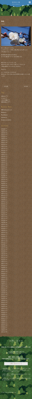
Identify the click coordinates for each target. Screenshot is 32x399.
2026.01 (3, 142)
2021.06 (3, 249)
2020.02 (3, 281)
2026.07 (3, 130)
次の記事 (26, 86)
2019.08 (3, 292)
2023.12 (3, 191)
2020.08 (3, 269)
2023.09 (3, 197)
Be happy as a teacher (6, 119)
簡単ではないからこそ (6, 109)
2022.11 (3, 216)
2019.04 (3, 300)
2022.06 (3, 226)
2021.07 (3, 247)
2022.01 (3, 236)
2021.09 (3, 244)
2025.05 (3, 158)
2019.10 (3, 288)
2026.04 (3, 136)
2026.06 (3, 132)
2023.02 (3, 210)
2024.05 (3, 181)
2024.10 (3, 171)
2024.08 (3, 175)
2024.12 (3, 167)
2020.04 (3, 277)
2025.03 (3, 162)
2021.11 (3, 240)
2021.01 (3, 259)
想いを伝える (4, 114)
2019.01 (3, 306)
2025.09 (3, 150)
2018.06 (3, 320)
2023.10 (3, 195)
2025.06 (3, 156)
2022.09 (3, 220)
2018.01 (3, 329)
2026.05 (3, 134)
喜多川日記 (4, 102)
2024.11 (3, 169)
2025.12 (3, 144)
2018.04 (3, 324)
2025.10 (3, 148)
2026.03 (3, 138)
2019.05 (3, 298)
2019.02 (3, 304)
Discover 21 (4, 117)
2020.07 (3, 271)
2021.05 (3, 251)
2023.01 (3, 212)
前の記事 (6, 86)
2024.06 (3, 179)
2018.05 (3, 322)
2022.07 (3, 224)
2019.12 (3, 285)
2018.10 (3, 312)
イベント (3, 98)
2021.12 (3, 238)
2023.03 (3, 208)
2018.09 (3, 314)
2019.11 (3, 286)
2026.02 (3, 140)
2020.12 (3, 261)
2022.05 (3, 228)
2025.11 (3, 146)
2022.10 (3, 218)
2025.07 (3, 154)
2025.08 (3, 152)
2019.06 (3, 296)
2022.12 (3, 214)
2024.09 (3, 173)
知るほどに (4, 112)
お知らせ (3, 96)
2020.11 (3, 263)
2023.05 (3, 205)
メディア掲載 (4, 100)
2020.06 (3, 273)
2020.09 (3, 267)
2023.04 (3, 206)
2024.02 (3, 187)
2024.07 (3, 177)
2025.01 (3, 165)
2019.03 (3, 302)
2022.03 (3, 232)
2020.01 (3, 283)
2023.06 (3, 203)
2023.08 (3, 199)
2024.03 (3, 185)
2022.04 (3, 230)
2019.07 (3, 294)
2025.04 (3, 160)
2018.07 (3, 318)
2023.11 (3, 193)
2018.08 (3, 316)
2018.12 (3, 308)
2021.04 (3, 253)
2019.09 (3, 290)
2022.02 (3, 234)
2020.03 (3, 279)
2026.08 (3, 128)
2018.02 (3, 327)
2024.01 (3, 189)
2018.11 (3, 310)
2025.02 (3, 164)
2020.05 (3, 275)
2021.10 (3, 242)
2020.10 (3, 265)
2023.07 (3, 201)
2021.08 (3, 245)
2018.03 (3, 325)
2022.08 (3, 222)
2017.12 (3, 331)
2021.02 (3, 257)
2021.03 (3, 255)
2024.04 (3, 183)
